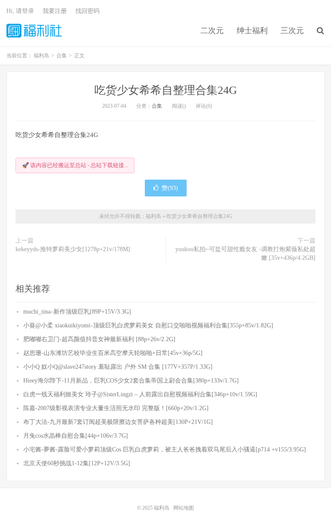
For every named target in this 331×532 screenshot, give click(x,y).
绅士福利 (252, 30)
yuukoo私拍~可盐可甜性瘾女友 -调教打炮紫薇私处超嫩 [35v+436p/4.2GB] (245, 253)
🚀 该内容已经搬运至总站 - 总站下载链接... (75, 165)
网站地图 (183, 508)
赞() (170, 188)
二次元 (212, 30)
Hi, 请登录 (20, 11)
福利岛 (34, 30)
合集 (157, 106)
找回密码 (87, 11)
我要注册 (55, 11)
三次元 (292, 30)
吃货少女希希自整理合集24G (165, 90)
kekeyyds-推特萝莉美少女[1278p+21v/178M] (73, 249)
